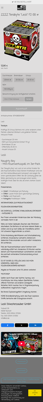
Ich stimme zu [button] (35, 393)
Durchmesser (7, 75)
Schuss (28, 75)
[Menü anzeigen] (2, 7)
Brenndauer (18, 75)
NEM (4, 85)
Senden (29, 99)
